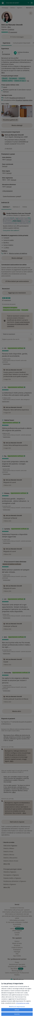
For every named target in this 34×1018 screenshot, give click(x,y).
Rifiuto (17, 1010)
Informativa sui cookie (22, 1003)
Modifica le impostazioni (17, 1006)
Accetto (17, 1014)
